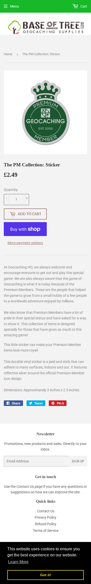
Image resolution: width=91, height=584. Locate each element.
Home (8, 54)
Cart (83, 6)
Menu (14, 6)
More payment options (25, 243)
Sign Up (78, 461)
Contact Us (25, 486)
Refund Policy (45, 524)
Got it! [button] (45, 575)
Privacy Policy (45, 517)
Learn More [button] (18, 562)
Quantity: (11, 190)
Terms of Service (45, 531)
